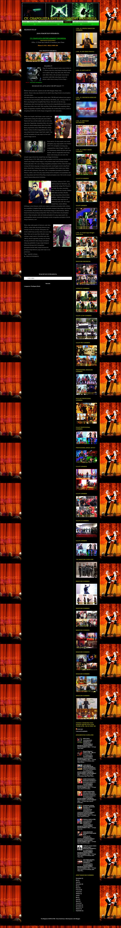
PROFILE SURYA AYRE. (89, 819)
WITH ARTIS (86, 738)
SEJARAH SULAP (67, 21)
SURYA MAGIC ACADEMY (64, 24)
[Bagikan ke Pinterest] (33, 278)
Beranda (48, 283)
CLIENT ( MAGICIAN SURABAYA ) (81, 21)
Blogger (78, 918)
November (78, 878)
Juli (77, 895)
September (79, 910)
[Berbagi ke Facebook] (32, 278)
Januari (78, 891)
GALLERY (25, 21)
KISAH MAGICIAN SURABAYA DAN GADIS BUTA (89, 833)
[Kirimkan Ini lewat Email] (28, 278)
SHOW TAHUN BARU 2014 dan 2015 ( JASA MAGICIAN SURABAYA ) (89, 793)
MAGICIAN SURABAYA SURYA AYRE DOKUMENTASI (51, 21)
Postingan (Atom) (35, 286)
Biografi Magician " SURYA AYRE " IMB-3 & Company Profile (89, 753)
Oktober (78, 893)
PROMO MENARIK (76, 24)
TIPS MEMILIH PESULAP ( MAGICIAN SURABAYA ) (46, 24)
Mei (77, 880)
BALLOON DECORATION (28, 24)
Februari (78, 889)
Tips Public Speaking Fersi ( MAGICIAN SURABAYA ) (88, 861)
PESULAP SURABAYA (33, 21)
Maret (77, 887)
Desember (78, 905)
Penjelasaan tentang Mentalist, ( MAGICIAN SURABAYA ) (89, 807)
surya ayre (80, 729)
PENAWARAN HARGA (86, 24)
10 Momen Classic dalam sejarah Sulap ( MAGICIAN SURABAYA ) (89, 847)
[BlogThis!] (29, 278)
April (77, 882)
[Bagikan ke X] (31, 278)
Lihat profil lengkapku (81, 731)
